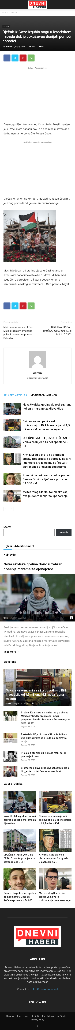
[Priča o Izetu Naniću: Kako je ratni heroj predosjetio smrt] (10, 756)
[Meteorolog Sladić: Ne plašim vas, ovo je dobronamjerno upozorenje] (12, 496)
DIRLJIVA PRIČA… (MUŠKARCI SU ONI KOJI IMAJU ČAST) (57, 331)
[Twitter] (15, 58)
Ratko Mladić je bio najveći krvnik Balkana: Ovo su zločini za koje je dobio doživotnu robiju (44, 738)
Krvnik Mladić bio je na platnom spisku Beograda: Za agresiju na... (54, 858)
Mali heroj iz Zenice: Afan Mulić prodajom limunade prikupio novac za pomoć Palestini (17, 333)
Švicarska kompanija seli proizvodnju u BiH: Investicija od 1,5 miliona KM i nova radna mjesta (46, 425)
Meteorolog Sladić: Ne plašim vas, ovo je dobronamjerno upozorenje (54, 897)
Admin (9, 46)
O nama (10, 1016)
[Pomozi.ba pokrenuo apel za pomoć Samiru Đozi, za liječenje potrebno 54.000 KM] (12, 479)
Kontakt (35, 1016)
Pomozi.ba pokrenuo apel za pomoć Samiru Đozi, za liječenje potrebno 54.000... (19, 897)
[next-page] (11, 509)
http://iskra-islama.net (37, 378)
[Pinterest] (23, 58)
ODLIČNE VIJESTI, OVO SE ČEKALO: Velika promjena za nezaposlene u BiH (46, 442)
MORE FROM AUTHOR (44, 395)
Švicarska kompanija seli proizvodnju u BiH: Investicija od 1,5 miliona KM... (55, 820)
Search (7, 526)
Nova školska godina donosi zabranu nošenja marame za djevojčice (19, 820)
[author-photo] (37, 368)
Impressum (22, 1016)
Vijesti (14, 12)
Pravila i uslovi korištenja (54, 1016)
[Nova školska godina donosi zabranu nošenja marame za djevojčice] (12, 409)
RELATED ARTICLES (15, 395)
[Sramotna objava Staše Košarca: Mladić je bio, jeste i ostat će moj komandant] (10, 771)
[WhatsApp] (31, 58)
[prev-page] (5, 509)
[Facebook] (6, 58)
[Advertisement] (37, 94)
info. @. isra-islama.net (44, 989)
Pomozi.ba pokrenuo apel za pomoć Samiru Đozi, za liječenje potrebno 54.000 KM (47, 479)
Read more (9, 652)
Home (5, 12)
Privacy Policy (37, 1019)
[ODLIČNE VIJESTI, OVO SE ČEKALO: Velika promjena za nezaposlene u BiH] (12, 442)
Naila (5, 617)
